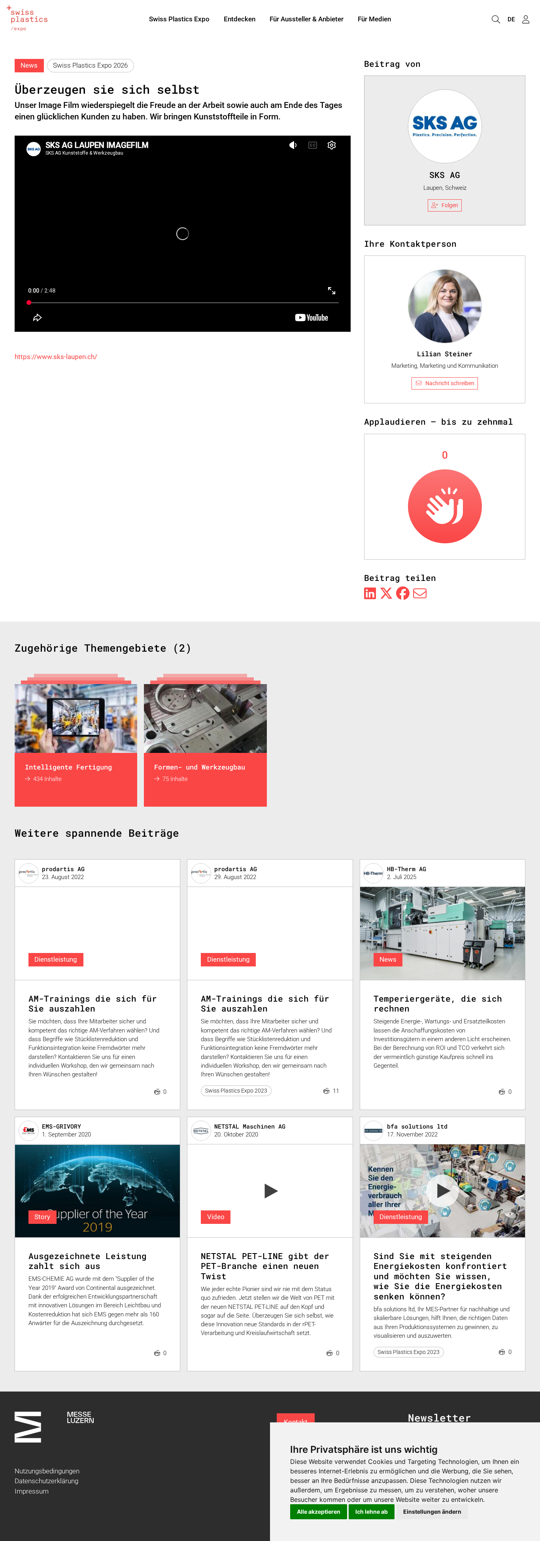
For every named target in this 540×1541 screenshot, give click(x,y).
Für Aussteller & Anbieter (307, 19)
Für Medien (374, 19)
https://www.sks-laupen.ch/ (56, 357)
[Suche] (496, 19)
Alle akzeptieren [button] (318, 1511)
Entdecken (239, 19)
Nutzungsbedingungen (47, 1471)
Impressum (32, 1491)
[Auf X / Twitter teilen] (386, 593)
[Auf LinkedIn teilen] (370, 593)
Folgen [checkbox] (450, 205)
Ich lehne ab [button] (371, 1511)
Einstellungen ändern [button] (432, 1511)
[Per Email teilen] (420, 593)
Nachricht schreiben (449, 383)
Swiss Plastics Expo (179, 19)
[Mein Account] (525, 19)
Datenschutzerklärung (46, 1481)
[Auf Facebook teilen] (403, 593)
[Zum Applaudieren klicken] (445, 506)
